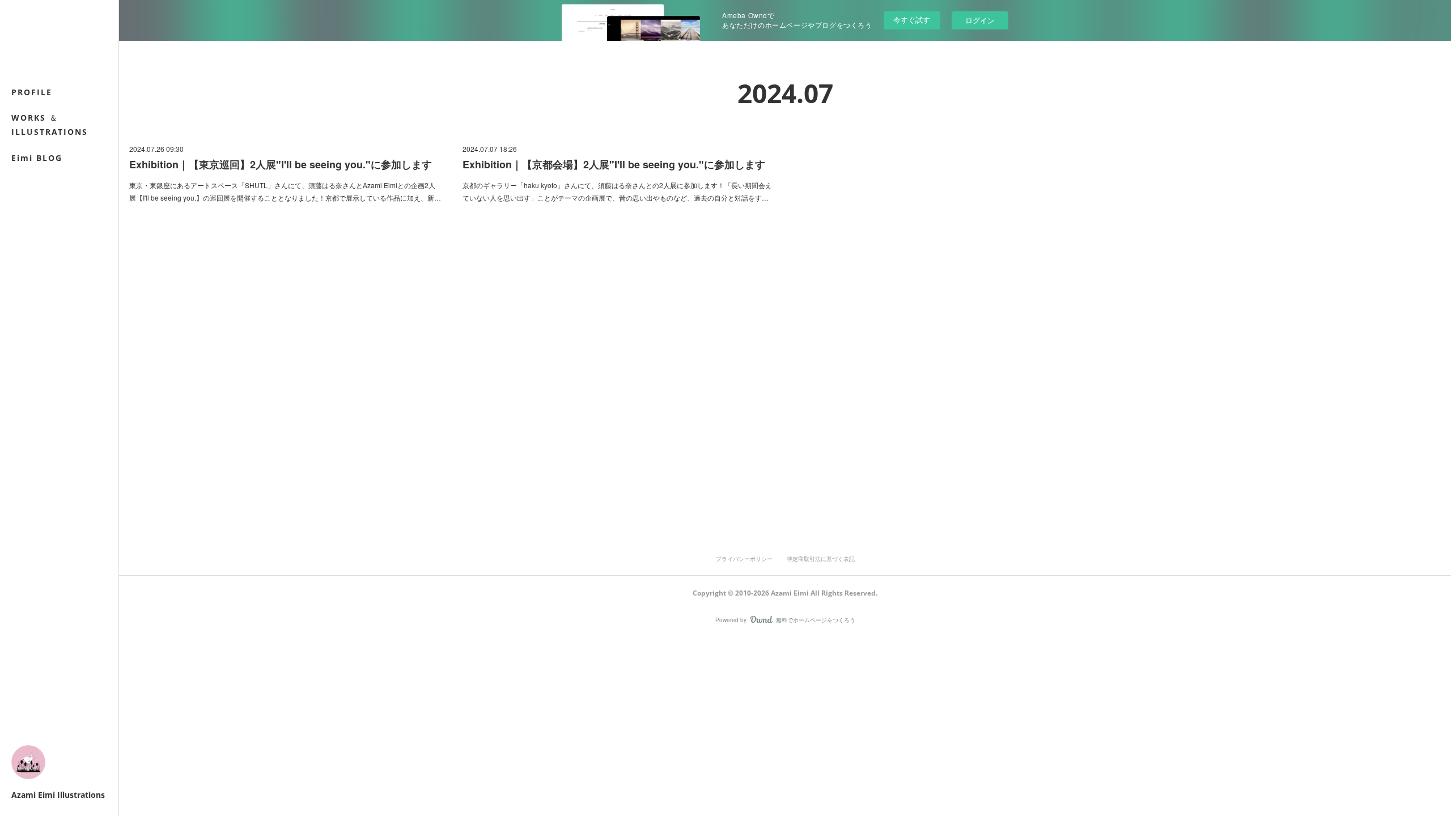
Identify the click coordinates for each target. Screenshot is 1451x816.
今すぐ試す (911, 19)
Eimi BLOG (36, 157)
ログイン (980, 20)
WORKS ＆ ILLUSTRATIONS (49, 124)
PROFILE (31, 92)
